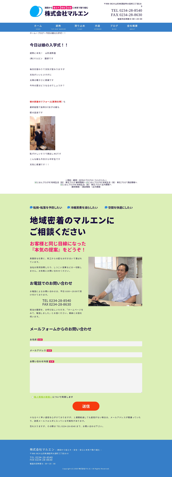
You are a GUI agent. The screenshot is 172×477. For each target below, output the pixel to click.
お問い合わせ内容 (41, 361)
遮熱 (58, 27)
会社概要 (132, 27)
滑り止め (80, 27)
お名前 (36, 339)
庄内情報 (96, 186)
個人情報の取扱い (43, 396)
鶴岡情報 (76, 186)
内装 (97, 27)
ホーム (38, 27)
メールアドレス (40, 350)
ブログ (114, 27)
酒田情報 (86, 186)
